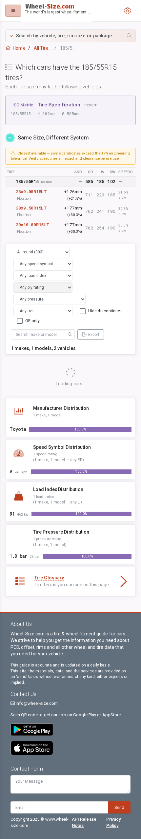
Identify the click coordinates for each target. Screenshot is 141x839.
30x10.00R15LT (32, 225)
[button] (70, 35)
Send (119, 807)
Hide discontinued (105, 310)
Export (93, 334)
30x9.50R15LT (31, 208)
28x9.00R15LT (31, 191)
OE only (32, 320)
